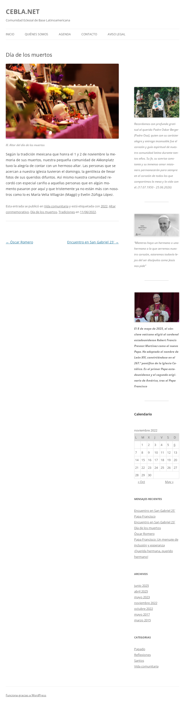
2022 (104, 206)
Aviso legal (116, 34)
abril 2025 (141, 591)
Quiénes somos (36, 34)
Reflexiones (142, 655)
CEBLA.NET (23, 11)
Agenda (65, 34)
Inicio (10, 34)
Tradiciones (67, 212)
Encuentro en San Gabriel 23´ (93, 242)
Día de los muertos (43, 212)
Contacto (89, 34)
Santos (139, 660)
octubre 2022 (143, 608)
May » (169, 482)
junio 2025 (141, 585)
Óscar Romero (19, 242)
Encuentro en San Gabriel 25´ (154, 510)
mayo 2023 (142, 597)
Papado (139, 649)
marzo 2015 (142, 620)
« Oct (141, 482)
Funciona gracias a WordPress (26, 695)
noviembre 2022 (145, 603)
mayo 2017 (142, 614)
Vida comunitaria (56, 206)
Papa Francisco (145, 516)
